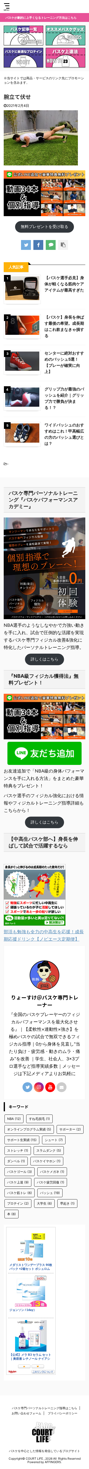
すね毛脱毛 (39, 1119)
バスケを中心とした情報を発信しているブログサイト (44, 1451)
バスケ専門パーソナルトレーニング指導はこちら (44, 1408)
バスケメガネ (52, 1172)
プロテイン (18, 1203)
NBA (14, 1119)
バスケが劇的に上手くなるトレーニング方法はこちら (41, 17)
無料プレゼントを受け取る (44, 226)
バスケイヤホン (47, 1161)
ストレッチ (17, 1150)
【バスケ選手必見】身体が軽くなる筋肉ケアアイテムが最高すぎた (64, 283)
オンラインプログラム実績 (29, 1129)
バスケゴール (19, 1172)
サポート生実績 (22, 1140)
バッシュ (50, 1193)
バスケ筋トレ (19, 1193)
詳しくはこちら (44, 659)
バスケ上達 (18, 1182)
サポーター (70, 1129)
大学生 (44, 1203)
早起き (67, 1203)
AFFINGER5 (53, 1462)
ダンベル (16, 1161)
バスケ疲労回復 (50, 1182)
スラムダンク (48, 1150)
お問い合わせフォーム (26, 1413)
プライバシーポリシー (62, 1413)
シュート (54, 1140)
